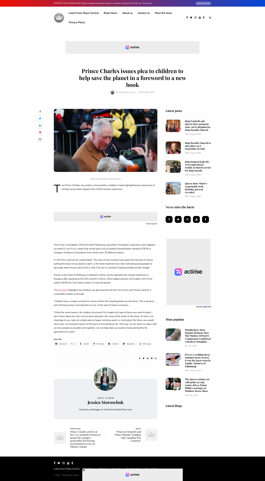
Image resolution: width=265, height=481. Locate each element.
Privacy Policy (77, 22)
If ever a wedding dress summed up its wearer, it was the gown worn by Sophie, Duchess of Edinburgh (198, 360)
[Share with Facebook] (40, 111)
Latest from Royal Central (84, 13)
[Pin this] (40, 132)
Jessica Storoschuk (127, 92)
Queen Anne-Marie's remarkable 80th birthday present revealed (196, 188)
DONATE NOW (203, 3)
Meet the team (163, 13)
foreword (62, 290)
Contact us (144, 13)
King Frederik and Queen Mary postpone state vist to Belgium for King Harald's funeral (198, 125)
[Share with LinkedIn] (40, 125)
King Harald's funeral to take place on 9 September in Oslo (198, 145)
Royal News (110, 13)
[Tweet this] (40, 118)
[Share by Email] (40, 139)
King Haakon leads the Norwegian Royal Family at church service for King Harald (198, 166)
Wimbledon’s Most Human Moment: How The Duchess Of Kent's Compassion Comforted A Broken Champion (198, 335)
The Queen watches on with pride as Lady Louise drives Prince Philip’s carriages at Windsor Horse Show (197, 385)
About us (127, 13)
